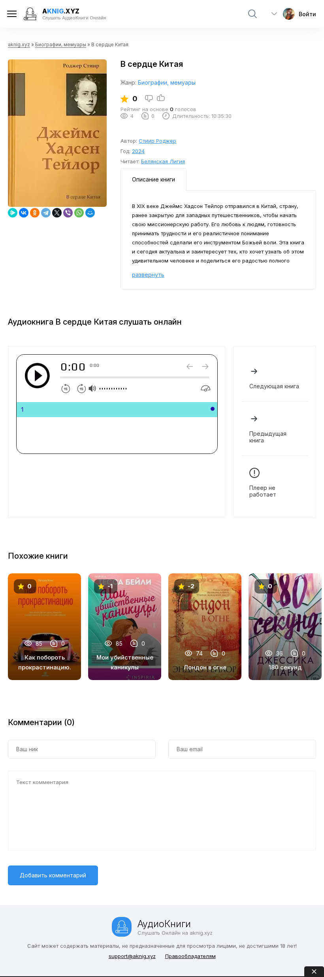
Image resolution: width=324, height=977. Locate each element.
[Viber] (68, 212)
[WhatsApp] (79, 212)
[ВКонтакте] (23, 212)
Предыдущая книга (267, 437)
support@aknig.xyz (132, 956)
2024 (138, 151)
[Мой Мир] (90, 212)
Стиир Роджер (157, 141)
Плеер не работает (262, 491)
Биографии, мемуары (60, 44)
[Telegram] (46, 212)
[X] (57, 212)
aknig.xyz (19, 44)
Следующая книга (274, 386)
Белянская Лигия (163, 161)
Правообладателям (190, 956)
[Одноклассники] (35, 212)
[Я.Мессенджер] (12, 212)
